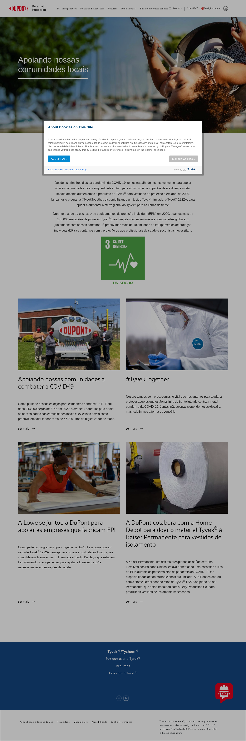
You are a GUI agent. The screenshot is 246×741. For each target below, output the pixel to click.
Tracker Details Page (76, 169)
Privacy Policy (55, 169)
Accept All (59, 158)
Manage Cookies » (183, 158)
